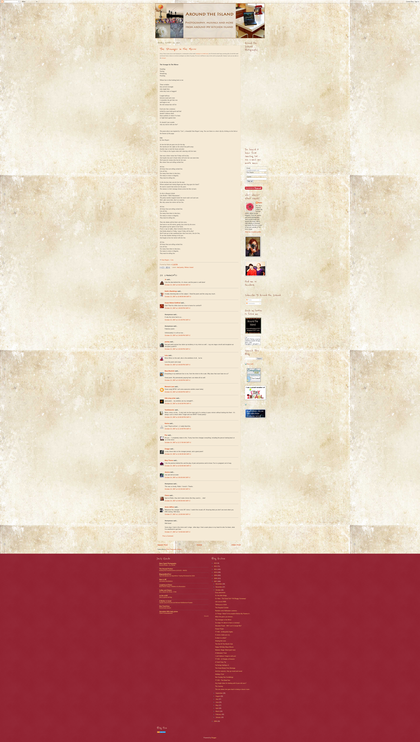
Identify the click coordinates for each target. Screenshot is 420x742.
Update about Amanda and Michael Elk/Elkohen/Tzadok (175, 602)
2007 (215, 581)
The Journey (219, 686)
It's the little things (221, 595)
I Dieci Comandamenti (165, 613)
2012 (215, 566)
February (219, 714)
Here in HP (162, 579)
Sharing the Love (220, 641)
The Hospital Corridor (221, 607)
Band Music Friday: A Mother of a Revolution (172, 586)
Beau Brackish (169, 371)
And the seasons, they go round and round (228, 671)
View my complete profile (253, 232)
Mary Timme (169, 460)
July (217, 699)
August (218, 696)
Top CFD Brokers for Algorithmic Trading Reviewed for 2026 (177, 576)
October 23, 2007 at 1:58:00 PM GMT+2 (177, 308)
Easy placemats (220, 592)
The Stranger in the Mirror (178, 49)
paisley (167, 342)
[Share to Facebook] (167, 267)
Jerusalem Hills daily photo (168, 611)
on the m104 (163, 595)
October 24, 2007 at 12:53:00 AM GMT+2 (178, 466)
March (218, 711)
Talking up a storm (221, 604)
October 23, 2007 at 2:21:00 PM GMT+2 (177, 320)
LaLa (166, 355)
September (219, 693)
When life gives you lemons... (224, 617)
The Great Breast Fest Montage (225, 668)
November (219, 587)
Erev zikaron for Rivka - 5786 (167, 592)
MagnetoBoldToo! (165, 574)
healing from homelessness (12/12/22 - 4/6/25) (173, 570)
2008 (215, 578)
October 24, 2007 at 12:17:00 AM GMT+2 (178, 442)
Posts (250, 300)
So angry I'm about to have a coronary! (227, 623)
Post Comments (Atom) (173, 549)
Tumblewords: (169, 410)
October (218, 590)
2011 (215, 569)
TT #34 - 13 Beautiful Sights (224, 632)
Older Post (236, 545)
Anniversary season (165, 608)
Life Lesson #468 (220, 601)
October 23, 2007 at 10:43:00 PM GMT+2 (178, 403)
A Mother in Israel (165, 601)
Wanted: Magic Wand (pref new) (225, 650)
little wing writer (170, 398)
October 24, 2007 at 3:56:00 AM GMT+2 (177, 477)
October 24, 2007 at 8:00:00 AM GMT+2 (177, 501)
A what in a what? (220, 638)
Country (249, 177)
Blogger (213, 737)
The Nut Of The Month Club (224, 644)
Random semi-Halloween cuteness (226, 611)
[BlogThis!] (163, 267)
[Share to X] (165, 267)
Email (248, 168)
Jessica (167, 472)
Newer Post (163, 545)
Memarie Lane (169, 386)
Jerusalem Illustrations (166, 581)
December (219, 584)
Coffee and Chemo (165, 590)
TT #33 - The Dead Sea (222, 680)
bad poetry (180, 267)
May (217, 705)
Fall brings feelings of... (222, 665)
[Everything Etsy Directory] (254, 381)
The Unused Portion (166, 569)
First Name (250, 172)
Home (199, 545)
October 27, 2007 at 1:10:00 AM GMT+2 (177, 514)
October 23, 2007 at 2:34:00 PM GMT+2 (177, 335)
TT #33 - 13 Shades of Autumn (225, 659)
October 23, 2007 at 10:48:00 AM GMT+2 (178, 296)
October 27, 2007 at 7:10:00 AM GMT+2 (177, 532)
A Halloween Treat (221, 653)
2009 (215, 575)
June (217, 702)
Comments (251, 303)
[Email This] (161, 267)
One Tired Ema (164, 606)
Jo (165, 279)
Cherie (167, 495)
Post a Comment (168, 536)
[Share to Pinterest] (169, 267)
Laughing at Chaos (165, 585)
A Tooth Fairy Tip (220, 662)
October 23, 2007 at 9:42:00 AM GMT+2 (177, 285)
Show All (206, 616)
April (217, 708)
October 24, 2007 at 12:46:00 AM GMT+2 (178, 454)
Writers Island (189, 267)
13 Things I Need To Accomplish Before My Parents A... (233, 613)
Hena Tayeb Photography (167, 563)
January (218, 717)
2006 (215, 721)
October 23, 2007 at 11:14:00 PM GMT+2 (178, 429)
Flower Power (219, 629)
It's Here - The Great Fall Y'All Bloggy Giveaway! (230, 598)
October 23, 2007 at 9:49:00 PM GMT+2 (177, 392)
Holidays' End (219, 674)
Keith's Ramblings (171, 291)
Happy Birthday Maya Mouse (224, 647)
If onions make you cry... (223, 635)
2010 (215, 572)
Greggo (167, 449)
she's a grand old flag (165, 597)
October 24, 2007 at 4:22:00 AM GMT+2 (177, 489)
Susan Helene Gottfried (172, 303)
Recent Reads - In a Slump (167, 565)
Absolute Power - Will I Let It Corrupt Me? (228, 626)
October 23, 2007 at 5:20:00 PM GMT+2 (177, 380)
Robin (260, 203)
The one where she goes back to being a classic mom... (233, 689)
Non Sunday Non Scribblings (224, 677)
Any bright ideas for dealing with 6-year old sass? (230, 683)
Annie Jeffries (169, 507)
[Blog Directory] (161, 732)
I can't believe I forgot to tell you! (225, 656)
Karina (167, 423)
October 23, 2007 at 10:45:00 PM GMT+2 (178, 417)
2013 (215, 563)
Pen (166, 435)
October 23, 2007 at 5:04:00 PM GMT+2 (177, 365)
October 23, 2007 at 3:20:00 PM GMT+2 (177, 349)
